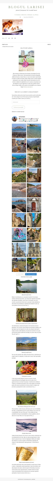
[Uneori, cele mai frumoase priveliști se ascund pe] (34, 220)
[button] (26, 1)
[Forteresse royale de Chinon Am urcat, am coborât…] (34, 265)
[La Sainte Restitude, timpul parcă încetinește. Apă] (19, 160)
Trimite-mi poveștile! (18, 107)
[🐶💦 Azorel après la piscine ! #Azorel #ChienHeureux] (19, 235)
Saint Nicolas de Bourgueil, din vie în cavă (26, 406)
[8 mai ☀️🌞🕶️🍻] (19, 265)
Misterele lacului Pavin (26, 294)
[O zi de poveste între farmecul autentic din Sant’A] (34, 160)
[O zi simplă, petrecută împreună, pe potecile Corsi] (34, 146)
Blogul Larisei (26, 7)
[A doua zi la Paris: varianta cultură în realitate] (19, 250)
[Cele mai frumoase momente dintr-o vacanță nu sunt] (19, 205)
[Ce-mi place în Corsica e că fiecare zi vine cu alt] (19, 190)
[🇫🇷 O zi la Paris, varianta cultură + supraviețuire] (34, 250)
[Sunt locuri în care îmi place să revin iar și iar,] (19, 146)
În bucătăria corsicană (26, 376)
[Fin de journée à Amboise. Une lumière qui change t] (34, 235)
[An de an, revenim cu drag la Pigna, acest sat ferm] (19, 175)
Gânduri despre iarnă (26, 433)
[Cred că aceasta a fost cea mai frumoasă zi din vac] (34, 131)
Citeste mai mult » (28, 87)
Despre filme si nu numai (8, 46)
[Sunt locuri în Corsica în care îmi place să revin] (34, 175)
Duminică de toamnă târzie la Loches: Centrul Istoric (26, 323)
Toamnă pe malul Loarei (26, 352)
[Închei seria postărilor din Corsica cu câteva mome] (19, 131)
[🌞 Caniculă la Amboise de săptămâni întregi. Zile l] (19, 220)
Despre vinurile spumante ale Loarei (26, 462)
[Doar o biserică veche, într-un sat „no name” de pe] (34, 205)
